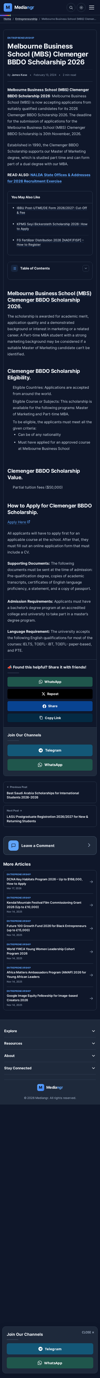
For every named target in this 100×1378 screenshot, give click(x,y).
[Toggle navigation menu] (91, 7)
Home (7, 19)
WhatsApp (53, 764)
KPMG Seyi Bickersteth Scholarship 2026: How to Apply (52, 226)
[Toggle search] (71, 7)
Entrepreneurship (26, 19)
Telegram (53, 750)
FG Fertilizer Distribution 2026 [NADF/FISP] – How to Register (50, 242)
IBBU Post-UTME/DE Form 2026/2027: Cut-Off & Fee (52, 210)
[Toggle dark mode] (81, 7)
